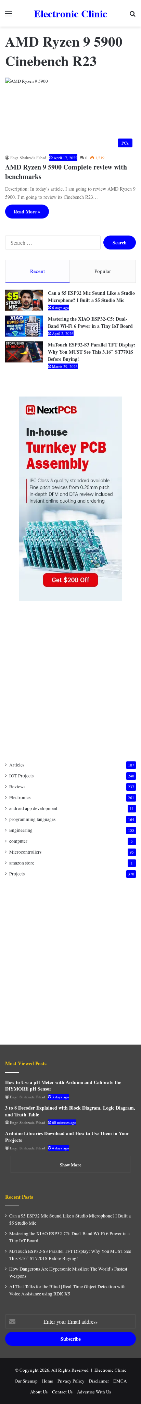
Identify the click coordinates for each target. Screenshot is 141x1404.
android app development (33, 808)
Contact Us (62, 1392)
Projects (17, 874)
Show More (70, 1164)
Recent (37, 271)
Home (47, 1381)
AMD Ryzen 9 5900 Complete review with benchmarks (66, 171)
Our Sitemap (26, 1381)
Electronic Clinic (110, 1370)
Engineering (21, 830)
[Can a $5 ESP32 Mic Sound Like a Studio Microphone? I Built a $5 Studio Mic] (24, 300)
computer (18, 841)
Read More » (27, 211)
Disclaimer (99, 1381)
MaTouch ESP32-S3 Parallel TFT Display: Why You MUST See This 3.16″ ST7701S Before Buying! (92, 351)
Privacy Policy (71, 1381)
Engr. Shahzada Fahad (28, 157)
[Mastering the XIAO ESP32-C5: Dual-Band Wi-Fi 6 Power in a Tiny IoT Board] (24, 326)
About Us (39, 1392)
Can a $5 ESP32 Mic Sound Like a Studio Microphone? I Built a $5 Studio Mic (91, 296)
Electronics (19, 797)
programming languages (32, 819)
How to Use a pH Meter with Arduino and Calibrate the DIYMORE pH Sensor (63, 1086)
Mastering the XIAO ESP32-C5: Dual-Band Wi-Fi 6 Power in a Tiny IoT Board (90, 322)
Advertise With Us (94, 1392)
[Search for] (132, 15)
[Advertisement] (70, 681)
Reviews (17, 787)
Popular (102, 271)
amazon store (21, 863)
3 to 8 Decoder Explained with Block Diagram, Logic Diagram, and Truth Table (70, 1111)
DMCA (120, 1381)
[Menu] (8, 15)
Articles (16, 765)
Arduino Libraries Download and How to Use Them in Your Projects (67, 1137)
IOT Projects (21, 776)
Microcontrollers (25, 852)
